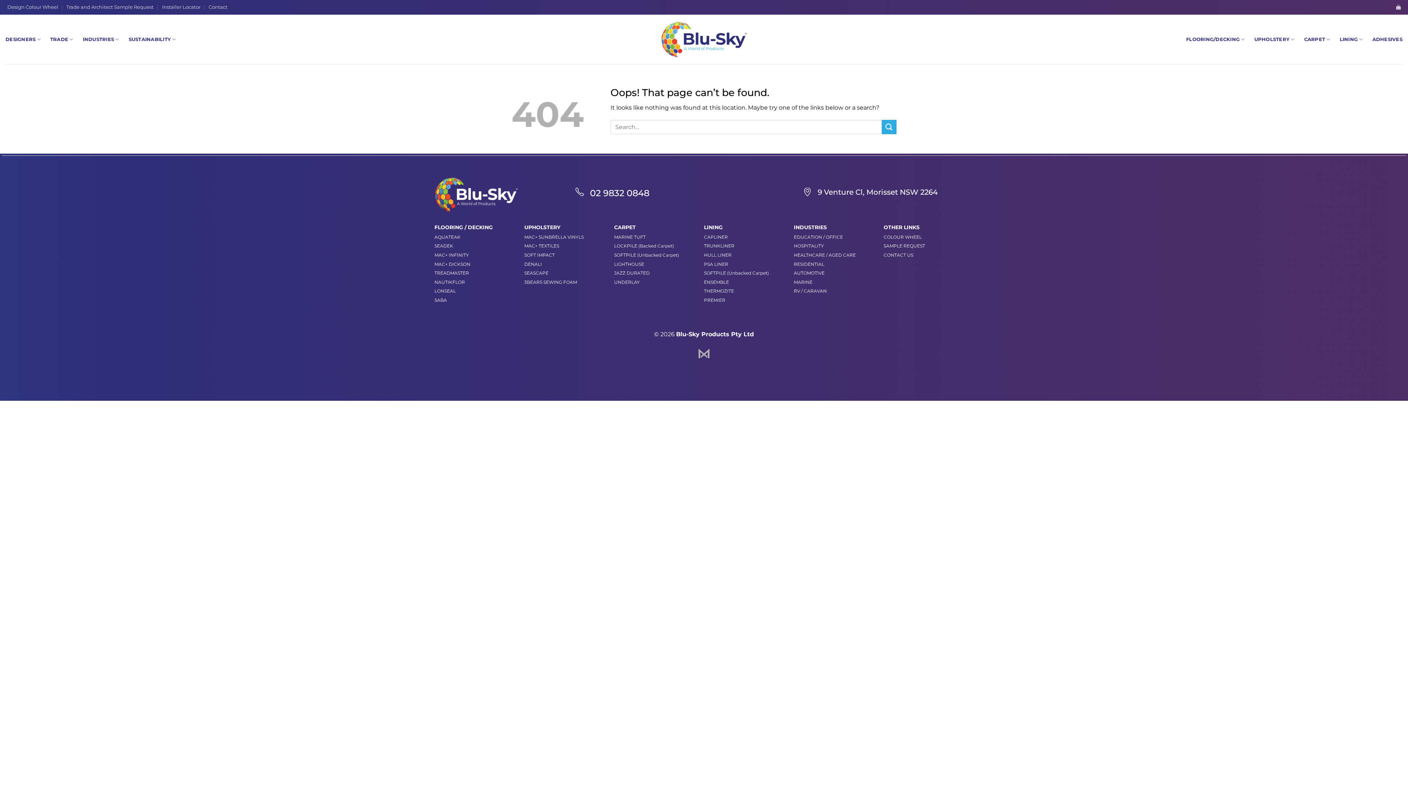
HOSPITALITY (809, 246)
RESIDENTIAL (809, 264)
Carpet (1315, 39)
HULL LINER (718, 255)
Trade (59, 39)
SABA (440, 300)
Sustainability (150, 39)
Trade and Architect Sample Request (110, 7)
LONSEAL (445, 291)
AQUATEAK (447, 237)
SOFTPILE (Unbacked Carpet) (646, 255)
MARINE (803, 282)
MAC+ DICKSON (452, 264)
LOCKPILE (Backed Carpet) (644, 246)
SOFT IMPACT (539, 255)
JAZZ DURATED (632, 273)
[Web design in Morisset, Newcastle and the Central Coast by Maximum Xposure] (704, 352)
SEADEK (443, 246)
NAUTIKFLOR (449, 282)
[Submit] (889, 127)
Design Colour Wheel (32, 7)
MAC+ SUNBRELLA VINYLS (554, 237)
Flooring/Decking (1213, 39)
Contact (218, 7)
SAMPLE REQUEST (904, 246)
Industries (98, 39)
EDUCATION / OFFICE (818, 237)
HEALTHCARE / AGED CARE (825, 255)
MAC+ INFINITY (451, 255)
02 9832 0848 (619, 193)
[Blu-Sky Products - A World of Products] (704, 39)
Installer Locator (181, 7)
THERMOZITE (719, 291)
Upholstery (1272, 39)
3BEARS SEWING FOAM (550, 282)
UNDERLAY (627, 282)
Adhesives (1387, 39)
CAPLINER (716, 237)
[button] (1398, 7)
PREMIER (714, 300)
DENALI (533, 264)
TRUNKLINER (719, 246)
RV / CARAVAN (810, 291)
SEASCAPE (536, 273)
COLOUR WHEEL (903, 237)
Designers (21, 39)
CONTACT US (898, 255)
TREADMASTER (451, 273)
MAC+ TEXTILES (541, 246)
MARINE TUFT (630, 237)
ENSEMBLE (716, 282)
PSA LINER (716, 264)
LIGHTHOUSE (629, 264)
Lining (1349, 39)
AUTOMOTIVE (809, 273)
